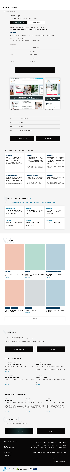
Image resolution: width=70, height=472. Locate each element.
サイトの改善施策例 (26, 2)
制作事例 (7, 11)
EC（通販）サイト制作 (62, 442)
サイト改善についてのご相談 (18, 22)
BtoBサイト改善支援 (41, 450)
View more (35, 318)
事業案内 (44, 442)
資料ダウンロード (36, 22)
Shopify (14, 202)
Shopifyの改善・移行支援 (49, 447)
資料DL (50, 2)
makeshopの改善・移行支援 (61, 447)
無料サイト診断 (55, 459)
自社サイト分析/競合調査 (50, 452)
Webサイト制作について (51, 442)
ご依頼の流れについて (51, 349)
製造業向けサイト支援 (50, 450)
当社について (38, 442)
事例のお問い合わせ (48, 138)
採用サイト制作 (46, 445)
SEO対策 (35, 202)
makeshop (19, 202)
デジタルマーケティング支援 (60, 445)
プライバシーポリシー (7, 455)
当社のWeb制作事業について (19, 349)
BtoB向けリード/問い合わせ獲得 (39, 452)
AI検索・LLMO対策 (28, 202)
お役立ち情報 (39, 2)
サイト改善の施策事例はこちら (22, 138)
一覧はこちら (29, 198)
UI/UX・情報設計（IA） (42, 202)
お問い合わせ (55, 2)
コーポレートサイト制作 (37, 445)
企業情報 (45, 2)
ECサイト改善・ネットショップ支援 (37, 447)
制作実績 (33, 2)
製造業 (23, 202)
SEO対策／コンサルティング (60, 450)
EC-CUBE (49, 202)
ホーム (4, 11)
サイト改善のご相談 (19, 431)
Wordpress (54, 202)
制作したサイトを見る (35, 69)
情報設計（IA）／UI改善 (61, 452)
